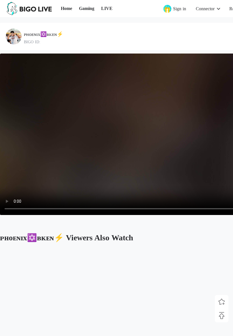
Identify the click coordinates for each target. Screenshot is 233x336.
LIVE (107, 8)
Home (66, 8)
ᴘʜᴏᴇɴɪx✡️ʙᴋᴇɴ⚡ (43, 34)
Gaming (86, 8)
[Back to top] (221, 315)
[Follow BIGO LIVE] (221, 302)
